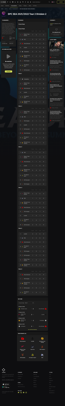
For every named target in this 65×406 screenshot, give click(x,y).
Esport (3, 36)
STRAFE (3, 372)
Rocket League (52, 386)
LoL (50, 376)
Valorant (51, 380)
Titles (50, 372)
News (35, 382)
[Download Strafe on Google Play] (9, 387)
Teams (35, 378)
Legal (19, 382)
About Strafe (20, 374)
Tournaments (36, 376)
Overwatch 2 (52, 390)
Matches (35, 374)
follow (20, 390)
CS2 (50, 374)
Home (2, 8)
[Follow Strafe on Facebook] (23, 392)
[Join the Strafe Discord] (18, 392)
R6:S (50, 382)
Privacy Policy (20, 384)
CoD (50, 384)
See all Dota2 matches (32, 329)
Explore (36, 372)
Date (10, 36)
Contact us (20, 376)
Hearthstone (51, 392)
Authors (35, 384)
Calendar (8, 71)
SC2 (50, 388)
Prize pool (11, 42)
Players (35, 380)
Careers (19, 378)
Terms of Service (21, 386)
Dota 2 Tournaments (13, 8)
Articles (35, 386)
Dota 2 (6, 8)
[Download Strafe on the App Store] (9, 384)
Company (20, 372)
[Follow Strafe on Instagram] (25, 392)
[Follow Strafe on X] (20, 392)
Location (3, 42)
